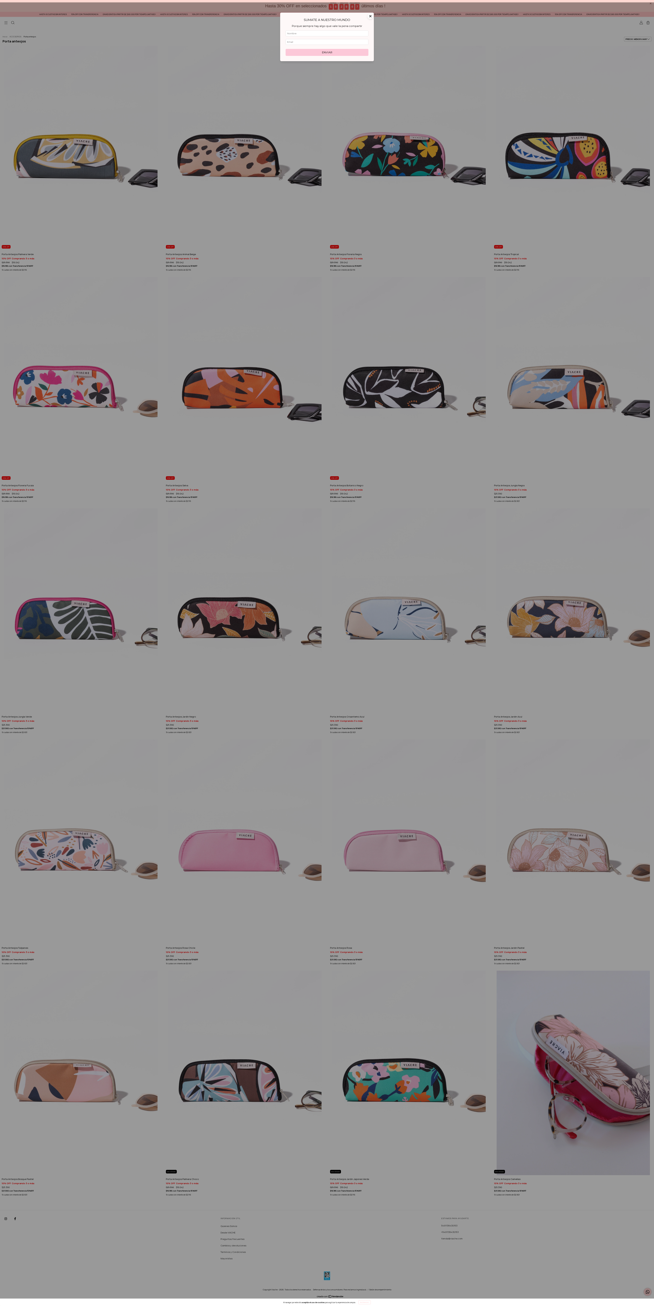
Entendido (364, 1302)
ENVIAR (327, 67)
